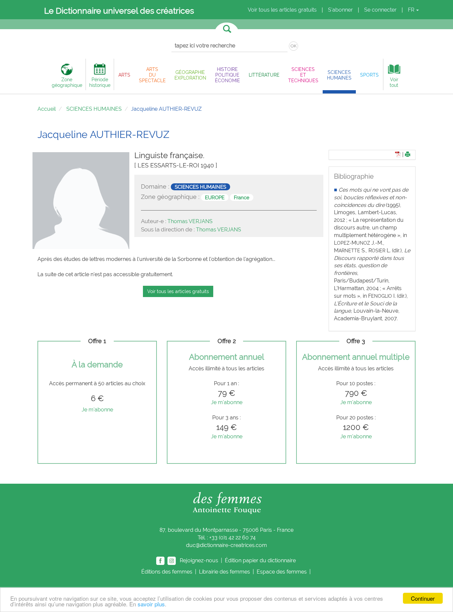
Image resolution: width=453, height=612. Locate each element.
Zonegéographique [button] (67, 82)
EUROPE (215, 197)
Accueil (46, 109)
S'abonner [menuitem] (340, 10)
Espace (282, 572)
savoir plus (151, 604)
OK (293, 45)
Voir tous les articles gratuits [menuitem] (282, 10)
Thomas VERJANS (190, 221)
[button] (124, 75)
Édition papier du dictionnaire (261, 560)
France (241, 197)
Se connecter (380, 10)
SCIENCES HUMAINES (94, 109)
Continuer (423, 598)
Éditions (166, 572)
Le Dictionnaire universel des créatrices (119, 11)
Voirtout (394, 82)
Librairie (224, 572)
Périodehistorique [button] (99, 82)
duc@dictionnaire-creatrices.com (226, 545)
